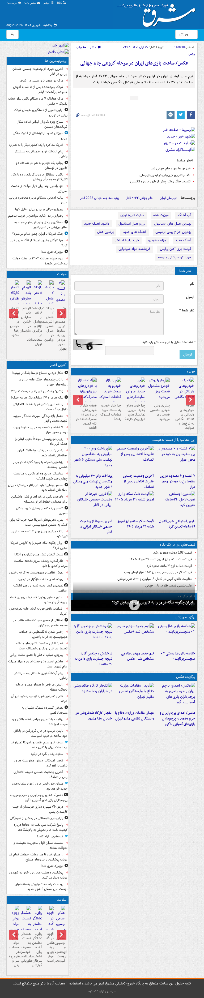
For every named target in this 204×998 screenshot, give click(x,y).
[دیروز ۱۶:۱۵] (26, 299)
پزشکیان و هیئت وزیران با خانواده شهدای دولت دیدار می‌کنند (38, 875)
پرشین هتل (105, 232)
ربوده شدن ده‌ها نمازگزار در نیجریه (40, 579)
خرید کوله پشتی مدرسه (174, 257)
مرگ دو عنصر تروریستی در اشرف (41, 80)
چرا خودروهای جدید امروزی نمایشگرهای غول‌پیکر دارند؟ (135, 412)
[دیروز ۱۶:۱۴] (183, 394)
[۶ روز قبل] (110, 391)
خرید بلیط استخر (127, 240)
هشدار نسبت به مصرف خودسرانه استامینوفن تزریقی (26, 947)
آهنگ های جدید (134, 232)
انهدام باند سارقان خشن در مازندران (26, 319)
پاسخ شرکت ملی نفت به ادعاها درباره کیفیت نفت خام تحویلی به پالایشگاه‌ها (40, 827)
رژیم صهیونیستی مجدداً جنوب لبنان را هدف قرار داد (41, 441)
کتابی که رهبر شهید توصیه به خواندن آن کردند (39, 699)
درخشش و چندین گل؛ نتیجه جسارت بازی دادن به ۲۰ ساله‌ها (93, 659)
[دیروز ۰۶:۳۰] (60, 927)
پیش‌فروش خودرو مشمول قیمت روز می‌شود (160, 412)
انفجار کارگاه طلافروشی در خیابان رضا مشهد (93, 716)
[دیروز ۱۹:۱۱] (175, 695)
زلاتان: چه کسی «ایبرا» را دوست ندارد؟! (37, 391)
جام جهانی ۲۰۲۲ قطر (139, 197)
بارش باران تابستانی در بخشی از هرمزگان (36, 818)
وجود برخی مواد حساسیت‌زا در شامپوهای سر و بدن (14, 949)
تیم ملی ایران (168, 197)
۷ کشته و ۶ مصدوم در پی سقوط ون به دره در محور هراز (177, 481)
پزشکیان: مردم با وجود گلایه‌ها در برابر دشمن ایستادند (40, 465)
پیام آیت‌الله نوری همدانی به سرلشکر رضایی (40, 154)
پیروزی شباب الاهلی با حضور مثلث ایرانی (36, 654)
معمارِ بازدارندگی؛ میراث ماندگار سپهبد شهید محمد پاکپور (40, 418)
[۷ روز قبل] (85, 394)
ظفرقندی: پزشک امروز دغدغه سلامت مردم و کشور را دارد (40, 563)
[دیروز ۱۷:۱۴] (175, 636)
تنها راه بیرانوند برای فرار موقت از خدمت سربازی (39, 188)
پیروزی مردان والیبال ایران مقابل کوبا (39, 209)
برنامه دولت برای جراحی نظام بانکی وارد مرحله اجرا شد (39, 722)
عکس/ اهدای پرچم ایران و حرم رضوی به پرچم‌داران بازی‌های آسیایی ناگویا (177, 718)
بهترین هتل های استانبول (172, 223)
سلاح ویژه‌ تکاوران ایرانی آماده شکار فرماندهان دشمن (42, 124)
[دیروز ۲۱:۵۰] (134, 605)
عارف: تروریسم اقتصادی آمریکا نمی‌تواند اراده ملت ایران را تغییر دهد (39, 745)
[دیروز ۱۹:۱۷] (134, 458)
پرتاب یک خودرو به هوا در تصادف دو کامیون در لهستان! (41, 165)
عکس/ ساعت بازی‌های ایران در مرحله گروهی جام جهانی (134, 63)
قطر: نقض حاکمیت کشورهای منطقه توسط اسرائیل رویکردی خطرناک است (41, 646)
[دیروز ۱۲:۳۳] (93, 504)
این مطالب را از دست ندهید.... (173, 440)
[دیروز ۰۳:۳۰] (26, 927)
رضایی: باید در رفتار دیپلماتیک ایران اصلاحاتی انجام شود (42, 453)
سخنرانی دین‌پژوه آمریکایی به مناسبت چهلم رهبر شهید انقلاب (40, 476)
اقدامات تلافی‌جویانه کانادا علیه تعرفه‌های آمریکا (38, 611)
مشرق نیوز (158, 13)
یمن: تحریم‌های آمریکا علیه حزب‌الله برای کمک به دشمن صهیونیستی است (38, 522)
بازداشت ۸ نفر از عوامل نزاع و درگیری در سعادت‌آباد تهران (37, 326)
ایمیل (190, 297)
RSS (60, 3)
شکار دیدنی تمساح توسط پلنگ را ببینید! (37, 372)
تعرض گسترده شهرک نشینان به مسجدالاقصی (44, 710)
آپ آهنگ (184, 215)
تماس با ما (30, 3)
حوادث (61, 274)
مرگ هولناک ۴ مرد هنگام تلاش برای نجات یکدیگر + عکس (37, 101)
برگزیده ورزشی (185, 617)
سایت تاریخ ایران (132, 215)
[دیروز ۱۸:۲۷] (93, 458)
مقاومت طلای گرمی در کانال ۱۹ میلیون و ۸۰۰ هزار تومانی (154, 578)
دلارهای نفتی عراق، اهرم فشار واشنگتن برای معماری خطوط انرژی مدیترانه (39, 499)
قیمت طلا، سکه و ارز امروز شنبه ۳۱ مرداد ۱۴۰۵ (135, 524)
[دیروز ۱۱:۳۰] (93, 636)
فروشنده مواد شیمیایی (134, 249)
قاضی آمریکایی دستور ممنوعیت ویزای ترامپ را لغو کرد (40, 763)
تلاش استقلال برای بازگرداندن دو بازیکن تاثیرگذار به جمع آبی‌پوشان (39, 177)
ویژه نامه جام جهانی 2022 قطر (99, 197)
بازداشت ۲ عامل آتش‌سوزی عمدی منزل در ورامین (49, 324)
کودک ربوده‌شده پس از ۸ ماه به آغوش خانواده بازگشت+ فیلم (40, 89)
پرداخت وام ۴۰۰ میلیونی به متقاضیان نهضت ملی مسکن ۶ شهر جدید (92, 481)
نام (192, 284)
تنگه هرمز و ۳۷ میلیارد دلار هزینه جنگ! (37, 397)
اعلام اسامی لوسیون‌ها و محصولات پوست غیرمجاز (60, 947)
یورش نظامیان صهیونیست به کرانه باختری (36, 572)
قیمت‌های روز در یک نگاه (177, 544)
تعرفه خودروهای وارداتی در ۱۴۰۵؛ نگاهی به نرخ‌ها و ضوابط (184, 417)
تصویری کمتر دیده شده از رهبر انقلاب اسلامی (40, 588)
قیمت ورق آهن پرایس (175, 249)
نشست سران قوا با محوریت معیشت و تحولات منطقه (40, 845)
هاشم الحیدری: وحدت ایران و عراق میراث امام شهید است (37, 664)
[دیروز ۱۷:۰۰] (134, 695)
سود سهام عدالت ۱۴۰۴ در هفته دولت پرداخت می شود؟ (39, 261)
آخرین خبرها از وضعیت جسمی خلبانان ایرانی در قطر (95, 527)
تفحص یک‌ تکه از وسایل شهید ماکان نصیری (41, 511)
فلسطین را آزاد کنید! (50, 836)
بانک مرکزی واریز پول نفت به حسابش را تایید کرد (39, 534)
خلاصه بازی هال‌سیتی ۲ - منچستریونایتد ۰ (178, 656)
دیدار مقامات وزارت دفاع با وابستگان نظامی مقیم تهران (134, 716)
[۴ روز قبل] (158, 389)
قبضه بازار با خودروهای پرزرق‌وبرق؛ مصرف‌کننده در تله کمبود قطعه (86, 417)
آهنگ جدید (183, 240)
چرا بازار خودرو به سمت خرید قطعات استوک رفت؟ (110, 412)
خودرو (191, 371)
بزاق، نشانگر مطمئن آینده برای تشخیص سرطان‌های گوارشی (37, 949)
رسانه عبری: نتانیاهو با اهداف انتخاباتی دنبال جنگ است (40, 407)
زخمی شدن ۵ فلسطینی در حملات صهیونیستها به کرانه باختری (43, 634)
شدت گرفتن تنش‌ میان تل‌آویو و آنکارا (38, 554)
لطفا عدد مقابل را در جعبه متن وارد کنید (168, 342)
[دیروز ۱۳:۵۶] (134, 504)
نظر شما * (186, 310)
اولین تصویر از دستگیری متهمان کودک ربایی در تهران (40, 113)
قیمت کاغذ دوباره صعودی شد (172, 552)
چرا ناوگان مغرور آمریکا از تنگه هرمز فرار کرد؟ (38, 243)
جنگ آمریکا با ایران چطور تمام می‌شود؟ (37, 233)
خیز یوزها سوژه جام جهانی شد (170, 168)
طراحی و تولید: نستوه (102, 991)
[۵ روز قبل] (134, 394)
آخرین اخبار (58, 365)
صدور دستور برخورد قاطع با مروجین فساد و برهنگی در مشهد (38, 600)
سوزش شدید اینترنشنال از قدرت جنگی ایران (40, 136)
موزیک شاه (161, 215)
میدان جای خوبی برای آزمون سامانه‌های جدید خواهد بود (39, 786)
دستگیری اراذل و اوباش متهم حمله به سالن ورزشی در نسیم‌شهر (40, 225)
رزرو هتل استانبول (131, 223)
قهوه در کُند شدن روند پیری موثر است (49, 947)
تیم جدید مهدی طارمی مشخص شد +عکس (137, 656)
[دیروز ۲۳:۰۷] (175, 458)
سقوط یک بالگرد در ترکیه (47, 753)
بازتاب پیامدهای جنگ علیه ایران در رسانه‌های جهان (42, 382)
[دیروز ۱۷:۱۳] (175, 504)
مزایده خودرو (157, 240)
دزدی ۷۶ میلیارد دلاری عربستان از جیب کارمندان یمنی (39, 809)
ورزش (184, 34)
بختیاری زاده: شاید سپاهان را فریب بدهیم (35, 215)
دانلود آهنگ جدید (96, 223)
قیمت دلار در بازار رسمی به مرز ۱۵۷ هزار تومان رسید (157, 572)
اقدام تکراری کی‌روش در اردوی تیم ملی (164, 175)
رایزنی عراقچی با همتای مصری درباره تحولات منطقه (41, 687)
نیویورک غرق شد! (52, 251)
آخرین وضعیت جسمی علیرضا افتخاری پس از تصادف (138, 481)
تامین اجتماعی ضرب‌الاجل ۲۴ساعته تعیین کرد (177, 524)
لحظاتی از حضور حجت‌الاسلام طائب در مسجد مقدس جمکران (40, 623)
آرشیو (47, 3)
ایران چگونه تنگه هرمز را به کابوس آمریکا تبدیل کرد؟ (152, 602)
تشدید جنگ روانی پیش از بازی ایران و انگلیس (160, 181)
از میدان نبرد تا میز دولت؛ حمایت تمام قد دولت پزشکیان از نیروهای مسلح (38, 857)
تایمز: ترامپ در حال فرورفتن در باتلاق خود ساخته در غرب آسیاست (40, 733)
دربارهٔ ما (12, 3)
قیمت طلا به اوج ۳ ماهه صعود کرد (169, 565)
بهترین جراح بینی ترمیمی (173, 232)
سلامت (61, 900)
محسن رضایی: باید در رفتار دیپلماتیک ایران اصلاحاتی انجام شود (37, 488)
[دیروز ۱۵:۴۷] (134, 636)
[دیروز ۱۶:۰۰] (93, 695)
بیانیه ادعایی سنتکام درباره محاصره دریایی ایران (38, 200)
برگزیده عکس (185, 677)
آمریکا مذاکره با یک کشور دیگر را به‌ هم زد (36, 144)
